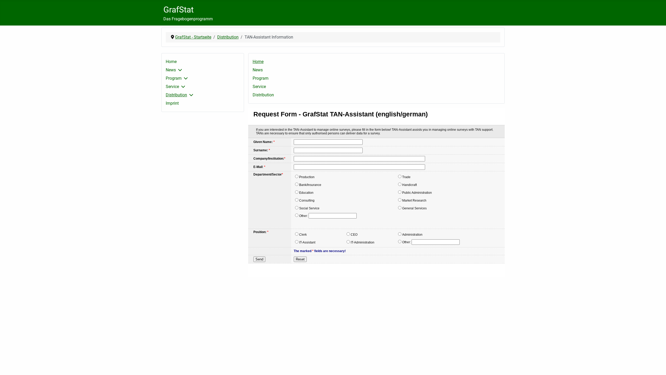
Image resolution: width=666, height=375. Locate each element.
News (171, 69)
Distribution (176, 94)
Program (174, 78)
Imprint (172, 103)
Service (172, 86)
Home (171, 61)
